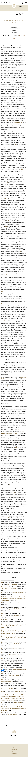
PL (20, 21)
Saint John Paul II (18, 122)
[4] (15, 144)
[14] (2, 291)
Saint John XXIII (7, 481)
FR (15, 21)
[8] (8, 220)
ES (12, 21)
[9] (6, 226)
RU (12, 22)
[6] (7, 183)
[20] (16, 447)
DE (7, 21)
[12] (19, 264)
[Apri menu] (26, 3)
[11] (19, 258)
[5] (22, 169)
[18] (18, 429)
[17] (7, 386)
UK (15, 22)
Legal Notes (14, 749)
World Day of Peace (11, 8)
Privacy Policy (14, 753)
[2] (8, 120)
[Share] (26, 15)
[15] (2, 303)
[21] (10, 484)
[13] (6, 274)
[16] (5, 320)
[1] (19, 110)
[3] (11, 124)
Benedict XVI (10, 433)
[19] (16, 433)
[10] (20, 251)
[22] (14, 492)
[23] (9, 518)
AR (4, 21)
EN (10, 21)
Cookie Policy (14, 751)
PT (22, 21)
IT (17, 21)
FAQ (14, 747)
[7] (5, 199)
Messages (3, 8)
